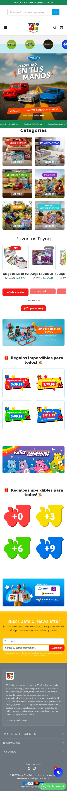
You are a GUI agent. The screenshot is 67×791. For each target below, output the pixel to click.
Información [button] (11, 743)
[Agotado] (15, 268)
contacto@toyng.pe (19, 720)
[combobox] (30, 12)
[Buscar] (55, 12)
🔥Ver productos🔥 (33, 308)
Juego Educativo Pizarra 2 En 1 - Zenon (15, 274)
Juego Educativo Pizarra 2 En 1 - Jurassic (43, 274)
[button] (9, 27)
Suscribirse (56, 647)
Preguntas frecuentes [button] (19, 734)
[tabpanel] (33, 277)
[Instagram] (34, 768)
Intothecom (44, 778)
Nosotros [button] (9, 751)
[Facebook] (29, 768)
